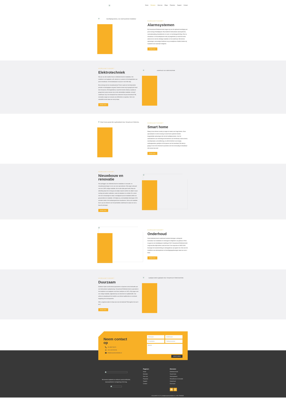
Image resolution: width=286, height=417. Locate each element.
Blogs (166, 5)
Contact (186, 5)
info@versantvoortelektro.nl (168, 395)
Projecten (172, 5)
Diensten (153, 5)
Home (146, 5)
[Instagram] (175, 389)
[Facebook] (171, 389)
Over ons (160, 5)
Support (179, 5)
